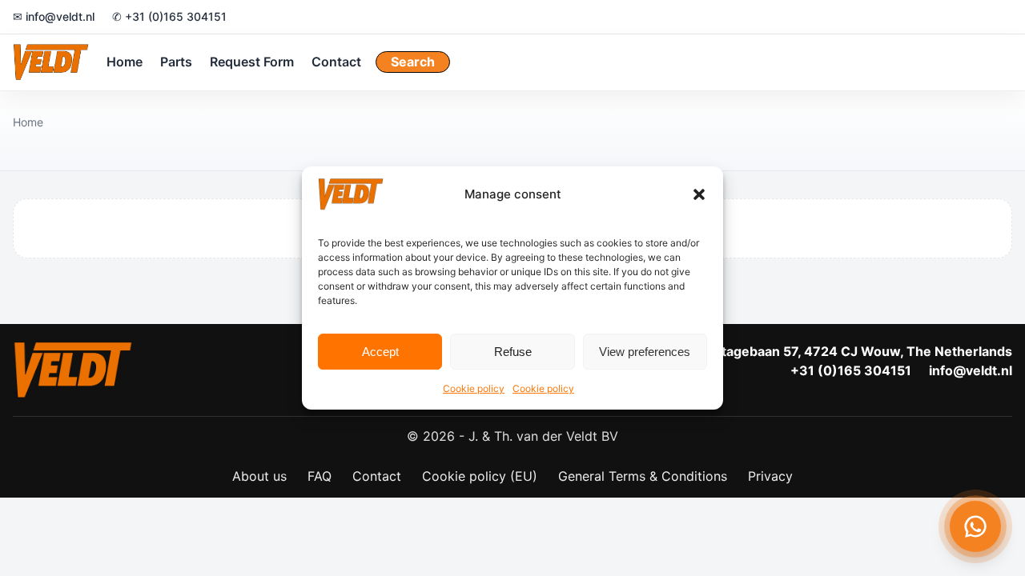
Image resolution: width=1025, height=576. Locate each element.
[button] (699, 194)
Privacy (770, 476)
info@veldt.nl (970, 370)
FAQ (320, 476)
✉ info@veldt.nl (53, 16)
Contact (336, 62)
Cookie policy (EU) (479, 476)
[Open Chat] (975, 526)
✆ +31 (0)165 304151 (169, 16)
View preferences (644, 351)
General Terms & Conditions (642, 476)
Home (125, 62)
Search (413, 62)
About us (259, 476)
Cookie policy (473, 388)
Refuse (513, 351)
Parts (176, 62)
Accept (380, 351)
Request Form (252, 62)
